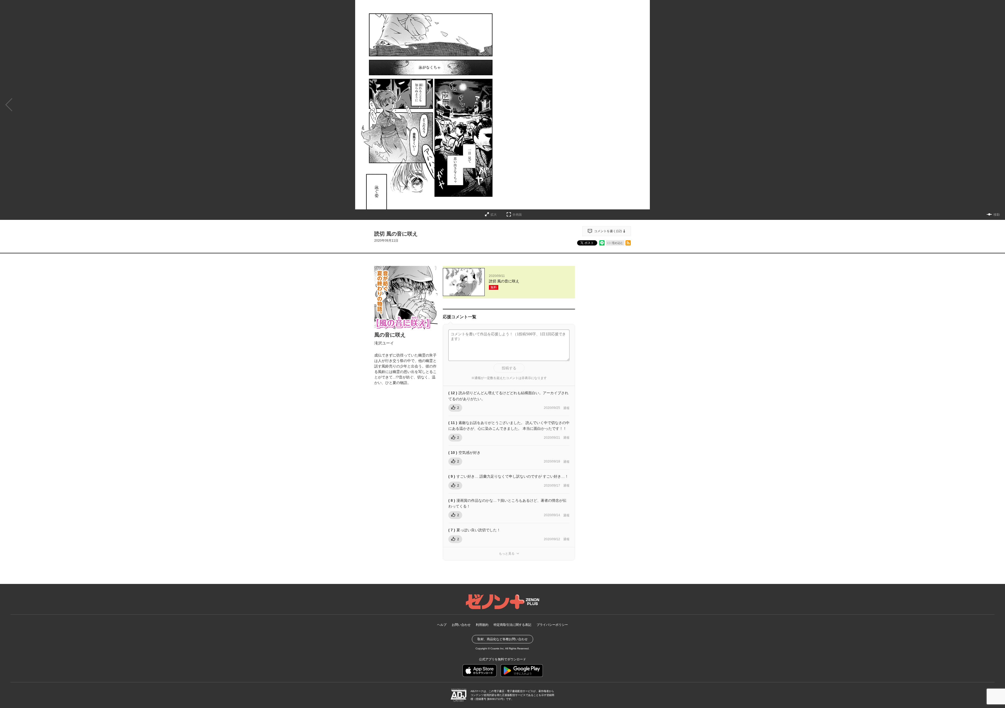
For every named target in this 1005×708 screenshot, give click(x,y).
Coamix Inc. (497, 648)
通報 (566, 408)
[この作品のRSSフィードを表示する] (628, 243)
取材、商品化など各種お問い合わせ (502, 639)
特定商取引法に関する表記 (512, 625)
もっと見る (507, 553)
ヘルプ (441, 625)
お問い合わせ (461, 625)
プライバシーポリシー (552, 625)
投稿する (509, 368)
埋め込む (617, 242)
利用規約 (482, 625)
